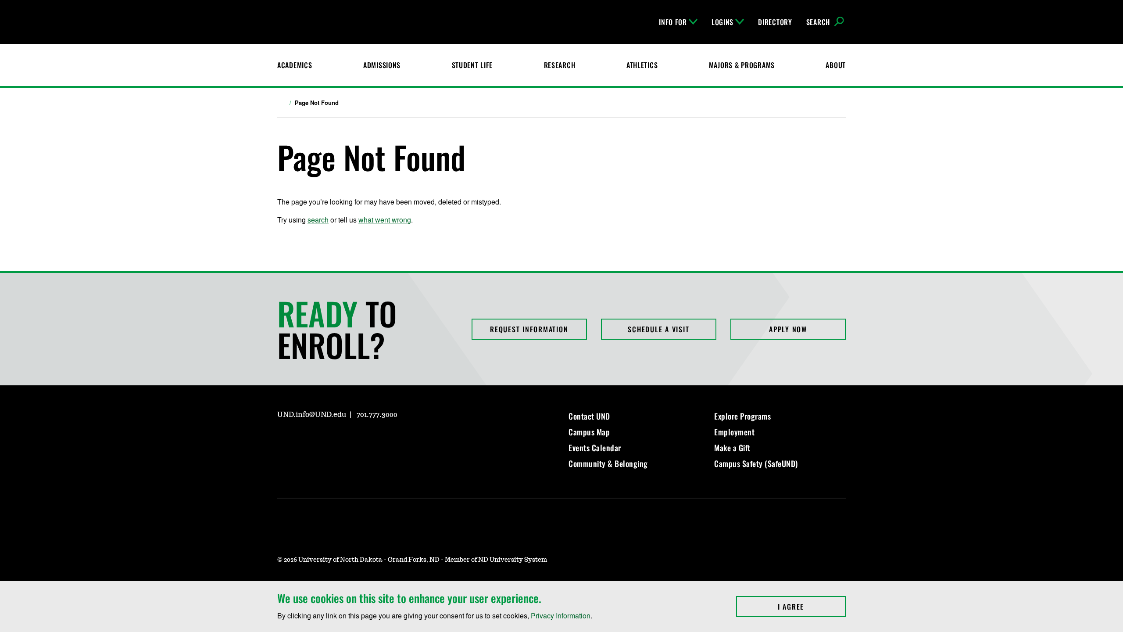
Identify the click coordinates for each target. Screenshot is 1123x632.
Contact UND (589, 416)
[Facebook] (304, 440)
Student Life (472, 65)
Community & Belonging (608, 463)
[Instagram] (283, 440)
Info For (673, 22)
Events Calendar (595, 447)
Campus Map (589, 432)
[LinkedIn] (325, 440)
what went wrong (384, 220)
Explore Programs (742, 416)
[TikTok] (367, 440)
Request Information (529, 329)
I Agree (812, 606)
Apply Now (788, 329)
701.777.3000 (377, 414)
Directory (775, 22)
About (836, 65)
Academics (294, 65)
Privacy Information (560, 615)
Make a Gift (732, 447)
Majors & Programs (742, 65)
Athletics (642, 65)
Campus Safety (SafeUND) (756, 463)
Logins (722, 22)
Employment (734, 432)
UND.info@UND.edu (311, 414)
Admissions (382, 65)
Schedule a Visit (658, 329)
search (318, 220)
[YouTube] (346, 440)
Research (560, 65)
